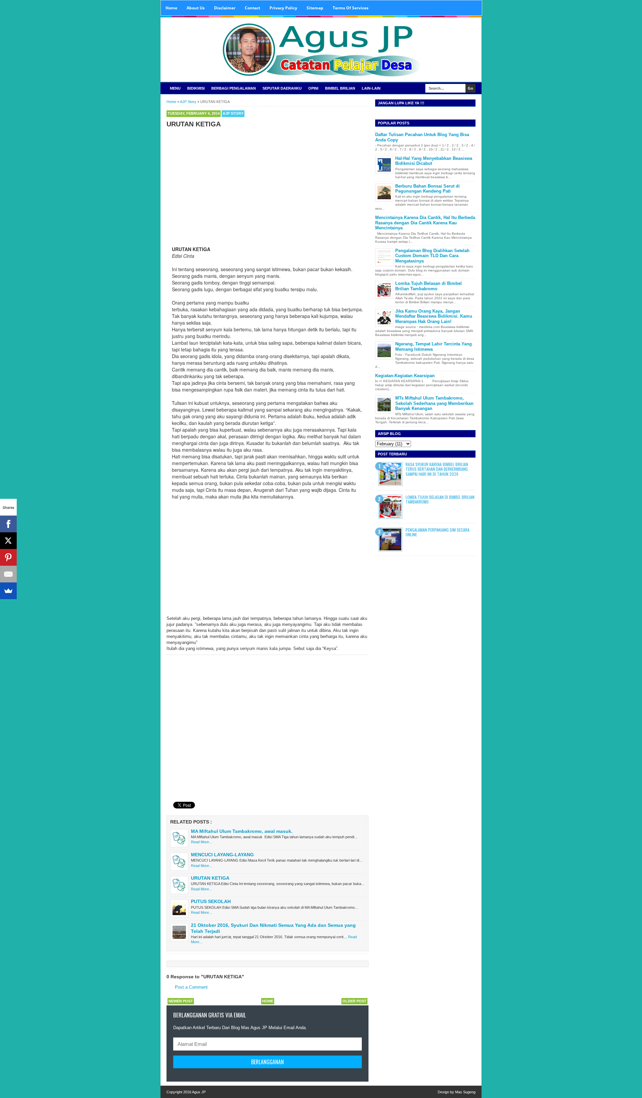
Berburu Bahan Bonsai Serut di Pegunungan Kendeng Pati (427, 189)
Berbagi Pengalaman (233, 88)
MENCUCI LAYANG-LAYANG (222, 854)
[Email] (8, 574)
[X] (8, 540)
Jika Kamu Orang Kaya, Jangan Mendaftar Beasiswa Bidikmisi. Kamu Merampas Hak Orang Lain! (433, 316)
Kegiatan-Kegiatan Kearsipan (405, 375)
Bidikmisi (196, 88)
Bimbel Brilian (340, 88)
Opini (313, 88)
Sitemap (315, 8)
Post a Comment (191, 987)
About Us (196, 8)
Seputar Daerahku (282, 88)
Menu (175, 88)
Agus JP (199, 1092)
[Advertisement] (267, 180)
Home (171, 8)
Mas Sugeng (465, 1092)
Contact (252, 8)
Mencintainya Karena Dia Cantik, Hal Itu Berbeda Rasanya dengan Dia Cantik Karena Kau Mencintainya (425, 222)
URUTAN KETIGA (210, 878)
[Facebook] (8, 524)
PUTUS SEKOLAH (211, 901)
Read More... (201, 842)
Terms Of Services (350, 8)
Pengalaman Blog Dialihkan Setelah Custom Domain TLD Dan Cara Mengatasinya (432, 255)
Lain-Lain (371, 88)
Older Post (354, 1001)
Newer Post (181, 1001)
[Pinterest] (8, 557)
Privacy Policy (283, 8)
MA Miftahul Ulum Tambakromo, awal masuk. (242, 831)
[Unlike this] (170, 659)
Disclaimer (224, 8)
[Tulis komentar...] (178, 660)
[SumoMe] (8, 590)
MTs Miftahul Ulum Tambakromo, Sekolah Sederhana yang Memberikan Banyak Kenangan (434, 403)
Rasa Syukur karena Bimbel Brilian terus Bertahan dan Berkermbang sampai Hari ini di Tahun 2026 (437, 469)
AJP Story (233, 113)
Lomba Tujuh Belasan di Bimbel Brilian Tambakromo (428, 286)
